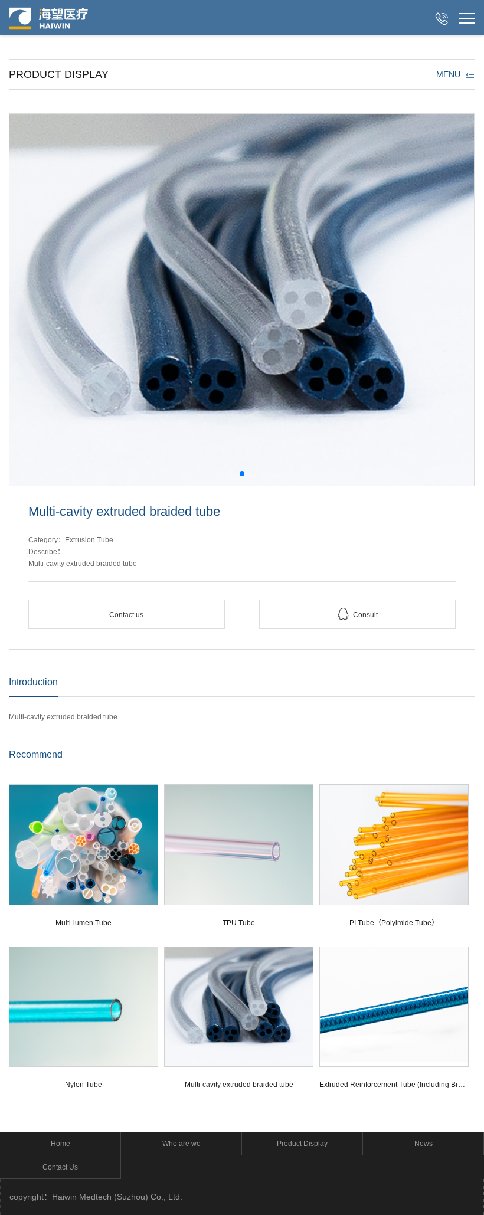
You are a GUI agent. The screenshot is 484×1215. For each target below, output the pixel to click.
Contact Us (60, 1167)
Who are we (181, 1143)
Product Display (302, 1143)
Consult (358, 614)
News (423, 1143)
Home (60, 1143)
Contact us (126, 615)
